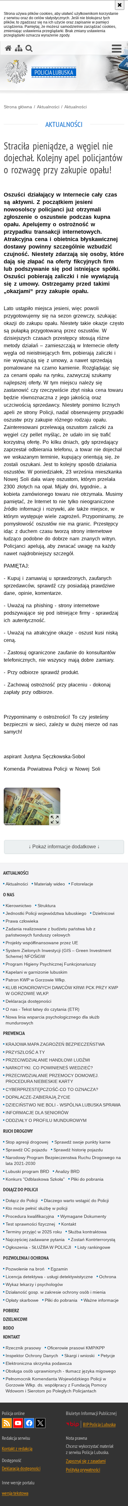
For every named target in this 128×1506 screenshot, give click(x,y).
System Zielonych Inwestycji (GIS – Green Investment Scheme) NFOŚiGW (58, 953)
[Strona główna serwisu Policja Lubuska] (8, 48)
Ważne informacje (101, 1300)
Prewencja (14, 1033)
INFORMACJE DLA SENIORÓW (37, 1112)
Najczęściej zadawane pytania (35, 1239)
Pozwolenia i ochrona (26, 1258)
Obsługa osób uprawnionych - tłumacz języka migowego (61, 1371)
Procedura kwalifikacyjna (30, 1216)
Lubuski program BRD (27, 1171)
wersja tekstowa (15, 1493)
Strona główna (18, 106)
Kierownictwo (18, 905)
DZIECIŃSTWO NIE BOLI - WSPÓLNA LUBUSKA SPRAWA (63, 1104)
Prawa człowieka (22, 921)
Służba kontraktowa (87, 1231)
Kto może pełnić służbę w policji (36, 1208)
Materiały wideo (49, 883)
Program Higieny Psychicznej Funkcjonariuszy (51, 964)
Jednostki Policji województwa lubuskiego (46, 913)
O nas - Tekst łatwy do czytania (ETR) (43, 1009)
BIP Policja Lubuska (99, 1424)
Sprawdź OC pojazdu (26, 1149)
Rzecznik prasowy (23, 1347)
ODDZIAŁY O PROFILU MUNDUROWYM (46, 1120)
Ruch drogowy (18, 1131)
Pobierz (11, 1310)
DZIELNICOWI (15, 1319)
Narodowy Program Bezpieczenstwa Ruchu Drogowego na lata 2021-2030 (63, 1160)
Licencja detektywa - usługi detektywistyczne (49, 1276)
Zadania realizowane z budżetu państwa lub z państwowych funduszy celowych (50, 931)
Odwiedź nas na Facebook (29, 1423)
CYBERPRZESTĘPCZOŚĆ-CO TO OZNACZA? (52, 1089)
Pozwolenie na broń (25, 1268)
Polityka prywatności (83, 1469)
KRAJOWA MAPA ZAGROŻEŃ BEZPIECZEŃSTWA (55, 1044)
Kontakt (68, 1224)
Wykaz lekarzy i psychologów (34, 1284)
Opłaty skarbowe (22, 1300)
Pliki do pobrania (87, 1179)
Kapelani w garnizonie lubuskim (36, 972)
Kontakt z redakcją (17, 1448)
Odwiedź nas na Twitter (40, 1423)
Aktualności (48, 106)
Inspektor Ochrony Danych (32, 1355)
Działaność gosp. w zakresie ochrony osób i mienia (56, 1292)
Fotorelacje (82, 883)
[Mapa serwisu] (18, 48)
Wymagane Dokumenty (83, 1216)
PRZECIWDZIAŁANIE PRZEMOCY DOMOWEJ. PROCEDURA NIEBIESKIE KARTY (52, 1078)
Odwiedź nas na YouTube (18, 1423)
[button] (116, 48)
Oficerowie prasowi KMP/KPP (76, 1347)
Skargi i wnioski (79, 1355)
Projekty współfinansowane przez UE (42, 942)
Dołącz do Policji (20, 1189)
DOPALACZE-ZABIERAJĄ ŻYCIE (38, 1097)
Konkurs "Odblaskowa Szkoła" (35, 1179)
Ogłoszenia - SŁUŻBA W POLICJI (38, 1247)
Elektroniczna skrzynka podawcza (39, 1363)
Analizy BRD (67, 1171)
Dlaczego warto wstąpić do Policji (76, 1200)
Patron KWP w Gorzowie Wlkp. (36, 979)
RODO (8, 1328)
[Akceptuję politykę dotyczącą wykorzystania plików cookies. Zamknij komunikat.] (119, 5)
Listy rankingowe (93, 1247)
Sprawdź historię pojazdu (78, 1149)
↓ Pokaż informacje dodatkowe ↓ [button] (64, 846)
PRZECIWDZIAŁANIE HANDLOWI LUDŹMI (48, 1060)
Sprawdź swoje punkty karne (82, 1142)
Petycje (108, 1355)
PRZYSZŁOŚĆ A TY (25, 1052)
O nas (8, 894)
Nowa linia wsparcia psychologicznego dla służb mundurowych (52, 1020)
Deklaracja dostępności (28, 1001)
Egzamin (59, 1268)
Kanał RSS (7, 1423)
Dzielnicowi (103, 913)
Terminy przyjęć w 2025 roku (34, 1231)
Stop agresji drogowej (27, 1142)
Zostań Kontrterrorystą (93, 1239)
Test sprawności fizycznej (30, 1224)
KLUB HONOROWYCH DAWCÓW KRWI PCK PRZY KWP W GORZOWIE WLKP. (62, 990)
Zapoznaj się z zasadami (86, 1461)
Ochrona (107, 1276)
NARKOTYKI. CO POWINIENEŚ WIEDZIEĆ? (49, 1067)
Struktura (47, 905)
